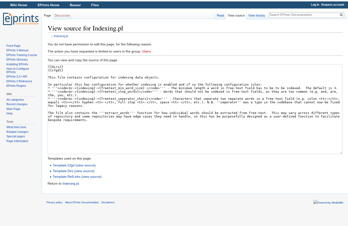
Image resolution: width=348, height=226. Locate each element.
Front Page (13, 46)
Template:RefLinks (66, 176)
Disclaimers (108, 202)
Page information (17, 141)
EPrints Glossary (17, 59)
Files (95, 5)
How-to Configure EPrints (17, 70)
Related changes (17, 132)
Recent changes (16, 104)
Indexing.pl (61, 36)
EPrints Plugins (16, 85)
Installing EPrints (17, 64)
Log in (315, 4)
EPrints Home (48, 5)
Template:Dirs (63, 171)
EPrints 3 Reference (19, 81)
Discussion (62, 15)
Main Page (13, 109)
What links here (16, 127)
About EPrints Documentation (82, 202)
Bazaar (75, 5)
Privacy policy (54, 202)
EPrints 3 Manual (17, 50)
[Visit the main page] (21, 19)
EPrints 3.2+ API (16, 76)
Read (220, 15)
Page (47, 15)
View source (236, 15)
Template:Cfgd (64, 165)
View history (256, 15)
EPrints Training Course (21, 55)
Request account (332, 4)
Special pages (15, 136)
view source (85, 165)
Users (146, 51)
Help (9, 113)
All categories (15, 99)
